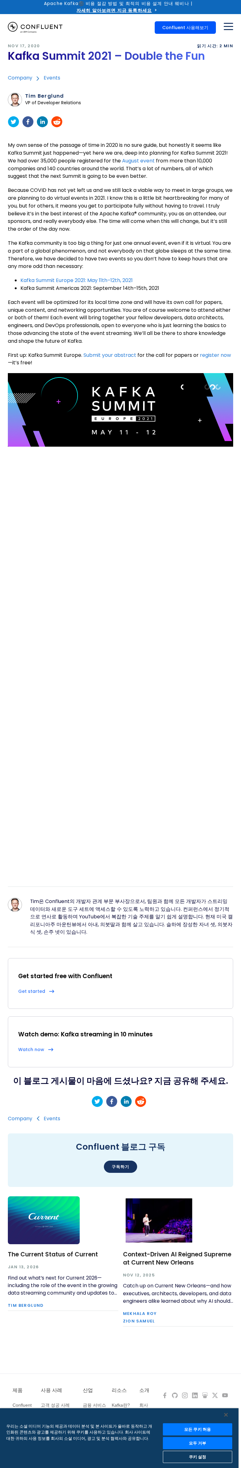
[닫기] (226, 1415)
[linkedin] (42, 121)
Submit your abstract (109, 355)
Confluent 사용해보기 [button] (185, 27)
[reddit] (56, 121)
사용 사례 (51, 1390)
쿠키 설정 (197, 1457)
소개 (144, 1390)
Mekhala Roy (140, 1313)
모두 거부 (197, 1443)
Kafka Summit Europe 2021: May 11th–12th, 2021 (76, 280)
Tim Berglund (44, 96)
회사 (143, 1405)
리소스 (119, 1390)
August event (138, 160)
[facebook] (28, 121)
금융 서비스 (94, 1405)
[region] (119, 1438)
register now (215, 355)
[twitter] (13, 121)
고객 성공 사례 (55, 1405)
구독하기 (120, 1167)
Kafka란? (121, 1405)
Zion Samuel (139, 1321)
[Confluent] (35, 27)
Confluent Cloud (22, 1408)
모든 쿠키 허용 (197, 1429)
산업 (88, 1390)
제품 (18, 1390)
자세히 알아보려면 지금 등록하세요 (114, 10)
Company (20, 77)
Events (52, 77)
